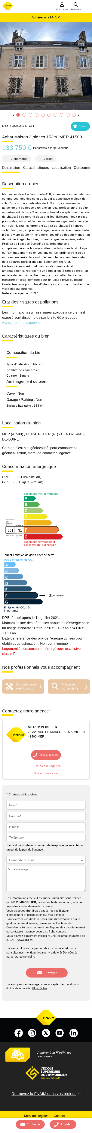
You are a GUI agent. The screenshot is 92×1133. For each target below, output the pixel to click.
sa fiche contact (55, 931)
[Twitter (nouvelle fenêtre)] (46, 1033)
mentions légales (36, 952)
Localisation (61, 167)
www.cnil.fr (25, 939)
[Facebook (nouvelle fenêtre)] (18, 1033)
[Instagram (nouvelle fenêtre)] (32, 1033)
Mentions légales (36, 1116)
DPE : (7, 477)
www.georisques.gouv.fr (20, 322)
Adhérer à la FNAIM (46, 17)
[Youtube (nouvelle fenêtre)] (59, 1033)
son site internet (74, 927)
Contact (59, 1116)
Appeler (66, 1124)
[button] (80, 126)
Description (11, 167)
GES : (7, 482)
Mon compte (62, 9)
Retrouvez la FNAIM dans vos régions (44, 1094)
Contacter (33, 1124)
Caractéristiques (36, 167)
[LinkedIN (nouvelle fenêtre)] (73, 1033)
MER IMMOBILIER (43, 727)
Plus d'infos (39, 988)
